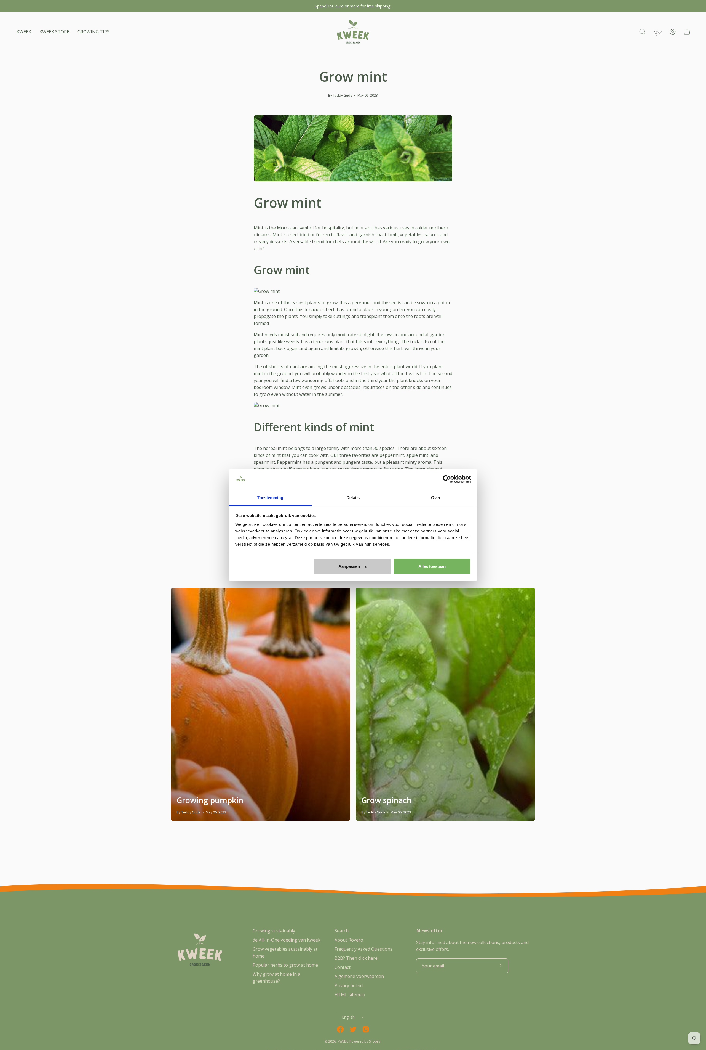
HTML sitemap (350, 994)
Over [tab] (435, 497)
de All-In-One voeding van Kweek (286, 940)
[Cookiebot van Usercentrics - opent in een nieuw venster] (447, 479)
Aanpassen (349, 566)
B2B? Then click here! (356, 958)
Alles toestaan (432, 566)
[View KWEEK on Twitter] (353, 1029)
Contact (343, 967)
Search (342, 931)
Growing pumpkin (210, 800)
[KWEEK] (353, 32)
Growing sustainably (274, 931)
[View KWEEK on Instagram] (366, 1029)
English (348, 1017)
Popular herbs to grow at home (285, 965)
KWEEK (343, 1041)
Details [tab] (353, 497)
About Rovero (349, 940)
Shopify (375, 1041)
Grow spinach (386, 800)
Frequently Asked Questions (363, 949)
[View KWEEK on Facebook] (340, 1029)
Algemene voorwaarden (359, 976)
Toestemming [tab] (270, 497)
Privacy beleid (349, 985)
